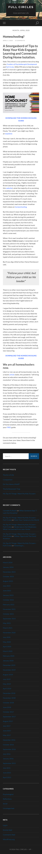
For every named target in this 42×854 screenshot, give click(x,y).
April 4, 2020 (8, 40)
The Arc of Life (8, 475)
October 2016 (8, 745)
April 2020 (7, 646)
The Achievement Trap (11, 489)
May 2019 (7, 684)
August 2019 (8, 674)
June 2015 (7, 773)
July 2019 (6, 679)
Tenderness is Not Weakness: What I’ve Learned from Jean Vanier (20, 528)
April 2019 (7, 688)
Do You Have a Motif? (11, 484)
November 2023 (9, 572)
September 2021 (9, 618)
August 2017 (8, 721)
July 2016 (6, 754)
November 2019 (9, 670)
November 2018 (9, 698)
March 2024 (7, 562)
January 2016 (8, 758)
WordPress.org (9, 839)
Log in (5, 825)
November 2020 (9, 632)
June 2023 (7, 590)
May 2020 (7, 642)
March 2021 (7, 628)
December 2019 (9, 665)
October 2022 (8, 600)
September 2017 (9, 716)
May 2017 (7, 735)
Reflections (7, 799)
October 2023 (8, 576)
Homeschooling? (13, 36)
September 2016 (9, 749)
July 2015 (6, 768)
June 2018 (7, 707)
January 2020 (8, 660)
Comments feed (9, 835)
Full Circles (21, 7)
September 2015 (9, 763)
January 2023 (8, 595)
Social (5, 803)
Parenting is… (19, 545)
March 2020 (7, 651)
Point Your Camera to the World (26, 520)
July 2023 (6, 586)
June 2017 (7, 731)
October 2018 (8, 703)
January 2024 (8, 567)
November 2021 (9, 609)
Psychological (8, 794)
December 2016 (9, 740)
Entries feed (7, 830)
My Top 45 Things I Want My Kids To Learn (19, 493)
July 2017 (6, 726)
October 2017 (8, 712)
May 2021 (7, 623)
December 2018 (9, 693)
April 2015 (7, 777)
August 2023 (8, 581)
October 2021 (8, 614)
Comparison (7, 480)
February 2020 (8, 656)
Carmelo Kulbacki (10, 510)
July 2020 (6, 637)
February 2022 (8, 604)
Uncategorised (8, 808)
